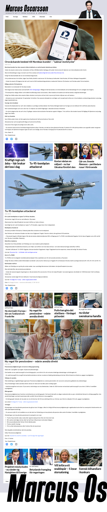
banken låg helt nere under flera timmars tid (51, 73)
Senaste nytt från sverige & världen (26, 13)
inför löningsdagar (34, 89)
